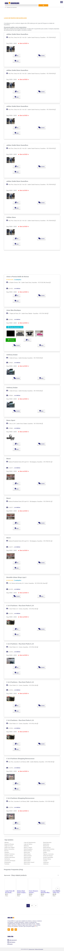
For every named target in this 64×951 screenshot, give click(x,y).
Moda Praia (46, 845)
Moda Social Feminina (48, 849)
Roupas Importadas (48, 857)
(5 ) (17, 279)
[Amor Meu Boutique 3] (20, 336)
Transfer (45, 860)
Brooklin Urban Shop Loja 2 (16, 577)
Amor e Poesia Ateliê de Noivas (17, 276)
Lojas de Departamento (30, 842)
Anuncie (10, 944)
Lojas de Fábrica (28, 844)
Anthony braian (12, 355)
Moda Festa (27, 852)
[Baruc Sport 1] (11, 440)
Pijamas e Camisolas (48, 854)
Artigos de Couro (8, 845)
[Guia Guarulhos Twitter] (12, 929)
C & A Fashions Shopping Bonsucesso (20, 758)
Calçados (6, 852)
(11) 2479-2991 (12, 589)
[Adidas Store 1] (11, 234)
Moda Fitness (27, 854)
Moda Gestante (28, 855)
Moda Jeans (27, 864)
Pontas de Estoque (48, 855)
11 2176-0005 (11, 613)
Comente (42, 55)
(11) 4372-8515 (12, 288)
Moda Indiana (27, 859)
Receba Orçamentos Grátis (16, 327)
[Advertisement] (32, 262)
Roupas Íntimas (47, 859)
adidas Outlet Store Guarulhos (17, 34)
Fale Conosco (12, 942)
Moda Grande (27, 857)
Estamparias (7, 862)
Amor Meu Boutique (13, 310)
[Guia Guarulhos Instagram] (16, 929)
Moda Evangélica (28, 849)
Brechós (6, 850)
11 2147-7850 (11, 468)
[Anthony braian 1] (11, 374)
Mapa (17, 61)
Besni (8, 458)
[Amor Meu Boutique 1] (11, 336)
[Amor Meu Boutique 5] (39, 336)
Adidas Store (11, 217)
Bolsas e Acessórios (9, 849)
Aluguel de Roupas (9, 844)
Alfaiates (6, 842)
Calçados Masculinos (9, 857)
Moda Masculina (47, 842)
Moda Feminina (28, 850)
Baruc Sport (10, 420)
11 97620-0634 (11, 362)
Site (17, 55)
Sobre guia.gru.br (13, 940)
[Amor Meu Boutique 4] (30, 336)
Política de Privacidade (39, 949)
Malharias (26, 845)
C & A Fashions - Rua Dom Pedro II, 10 (20, 605)
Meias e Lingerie (28, 847)
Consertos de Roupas (9, 860)
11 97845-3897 (11, 428)
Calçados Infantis (8, 855)
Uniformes (45, 864)
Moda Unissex (46, 850)
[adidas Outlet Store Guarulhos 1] (11, 51)
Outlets (45, 852)
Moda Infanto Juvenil (29, 862)
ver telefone (17, 288)
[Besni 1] (11, 479)
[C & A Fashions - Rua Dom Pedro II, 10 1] (11, 625)
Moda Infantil (27, 860)
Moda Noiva (46, 844)
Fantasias (6, 864)
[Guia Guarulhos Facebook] (9, 929)
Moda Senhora (47, 847)
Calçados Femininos (9, 854)
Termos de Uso (31, 949)
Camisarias (7, 859)
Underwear (46, 862)
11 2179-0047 (11, 768)
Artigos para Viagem (9, 847)
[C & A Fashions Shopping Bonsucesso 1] (11, 779)
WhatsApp (11, 340)
